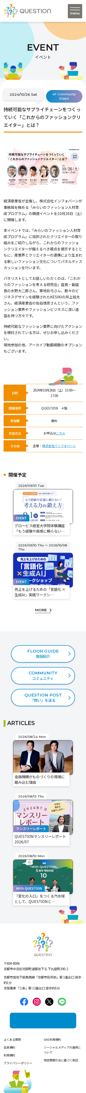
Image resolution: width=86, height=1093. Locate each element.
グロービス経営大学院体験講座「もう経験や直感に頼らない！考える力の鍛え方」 (41, 491)
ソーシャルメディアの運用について (62, 1050)
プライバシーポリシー (18, 1063)
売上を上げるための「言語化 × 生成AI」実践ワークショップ (42, 548)
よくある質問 (12, 1039)
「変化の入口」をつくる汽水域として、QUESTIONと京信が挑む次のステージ (42, 862)
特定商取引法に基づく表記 (61, 1060)
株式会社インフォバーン (59, 445)
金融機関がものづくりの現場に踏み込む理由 (41, 739)
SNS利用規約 (52, 1039)
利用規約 (9, 1055)
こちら (60, 433)
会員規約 (9, 1047)
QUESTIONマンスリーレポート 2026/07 (40, 799)
